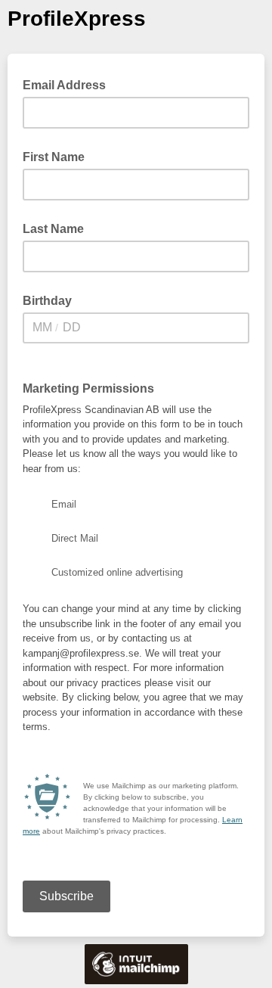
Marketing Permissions (88, 388)
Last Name (53, 228)
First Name (54, 157)
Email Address (69, 84)
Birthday (47, 300)
